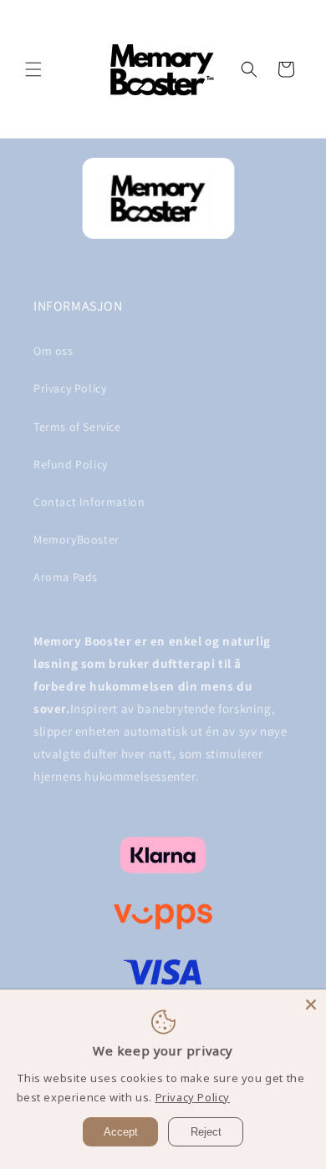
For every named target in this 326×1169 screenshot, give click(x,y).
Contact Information (89, 501)
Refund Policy (70, 464)
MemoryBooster (76, 539)
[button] (33, 69)
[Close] (311, 1004)
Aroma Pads (65, 576)
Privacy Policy (69, 388)
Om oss (53, 350)
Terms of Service (77, 426)
